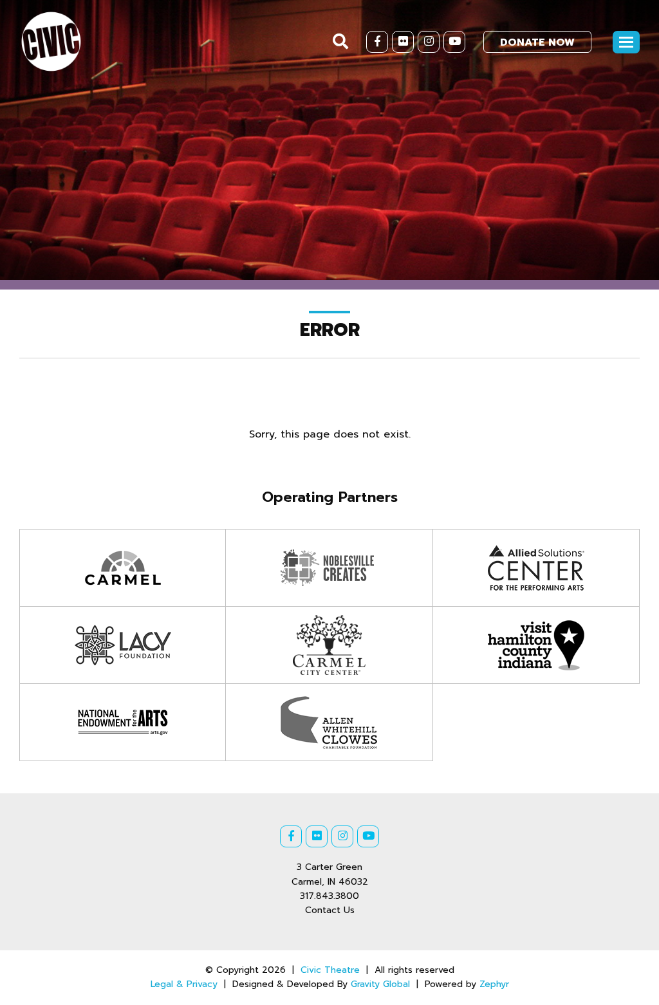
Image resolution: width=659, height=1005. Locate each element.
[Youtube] (454, 42)
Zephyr (494, 984)
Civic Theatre (330, 970)
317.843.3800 (329, 896)
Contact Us (330, 910)
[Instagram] (429, 42)
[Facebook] (377, 42)
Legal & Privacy (184, 984)
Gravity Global (380, 984)
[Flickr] (403, 42)
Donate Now (537, 42)
